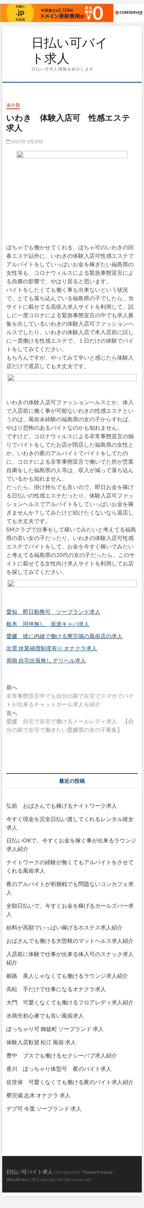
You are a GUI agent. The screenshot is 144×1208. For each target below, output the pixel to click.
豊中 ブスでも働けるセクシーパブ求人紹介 (61, 1055)
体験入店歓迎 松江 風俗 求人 (41, 1042)
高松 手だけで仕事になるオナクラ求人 (56, 989)
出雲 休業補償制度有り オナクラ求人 (51, 648)
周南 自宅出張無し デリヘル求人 (46, 660)
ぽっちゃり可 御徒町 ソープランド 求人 (55, 1028)
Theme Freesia (97, 1172)
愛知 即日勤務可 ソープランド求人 (53, 611)
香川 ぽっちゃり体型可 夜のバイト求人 (59, 1068)
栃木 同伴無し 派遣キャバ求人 (47, 623)
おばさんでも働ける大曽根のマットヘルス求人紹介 (70, 940)
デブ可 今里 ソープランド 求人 (44, 1108)
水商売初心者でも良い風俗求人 (45, 1015)
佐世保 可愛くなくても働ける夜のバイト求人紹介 (70, 1082)
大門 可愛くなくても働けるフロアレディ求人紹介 (70, 1002)
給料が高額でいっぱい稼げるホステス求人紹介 (64, 927)
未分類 (13, 105)
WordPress (17, 1179)
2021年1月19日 (26, 141)
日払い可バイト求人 (69, 50)
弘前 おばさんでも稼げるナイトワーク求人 (61, 805)
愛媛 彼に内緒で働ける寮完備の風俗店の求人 (64, 636)
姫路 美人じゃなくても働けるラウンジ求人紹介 (67, 975)
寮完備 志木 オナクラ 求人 (38, 1095)
